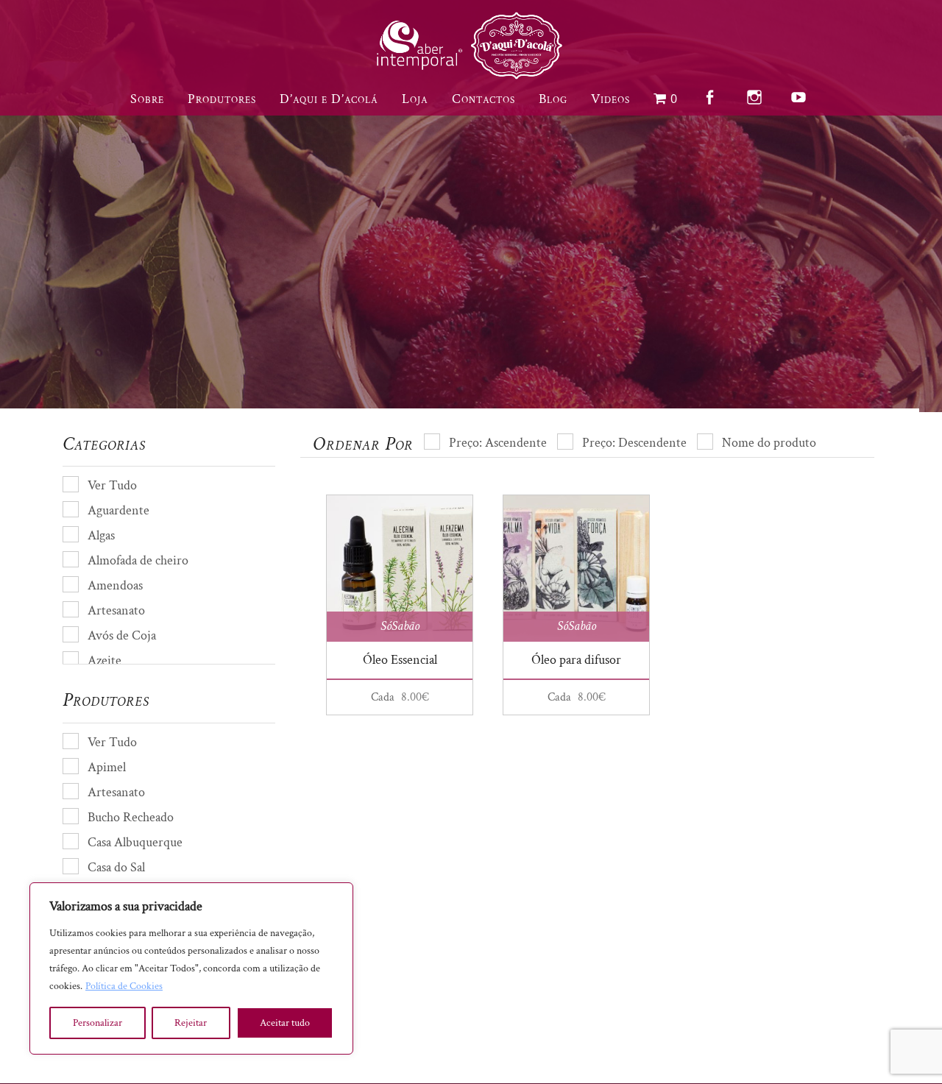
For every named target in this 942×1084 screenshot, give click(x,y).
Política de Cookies (124, 986)
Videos (610, 99)
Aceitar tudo (285, 1023)
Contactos (483, 99)
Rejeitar (190, 1023)
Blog (553, 99)
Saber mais (711, 328)
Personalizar (97, 1023)
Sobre (147, 99)
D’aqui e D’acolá (329, 99)
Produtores (222, 99)
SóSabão (399, 625)
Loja (415, 99)
